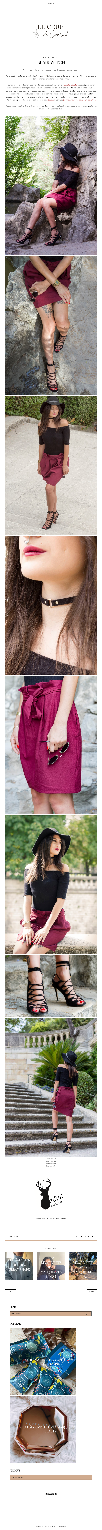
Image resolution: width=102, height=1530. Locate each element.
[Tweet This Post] (81, 1237)
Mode (16, 1237)
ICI (46, 76)
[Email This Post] (92, 1237)
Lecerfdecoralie (42, 1526)
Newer (10, 1292)
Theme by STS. (61, 1526)
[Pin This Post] (88, 1237)
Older (92, 1292)
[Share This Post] (85, 1237)
